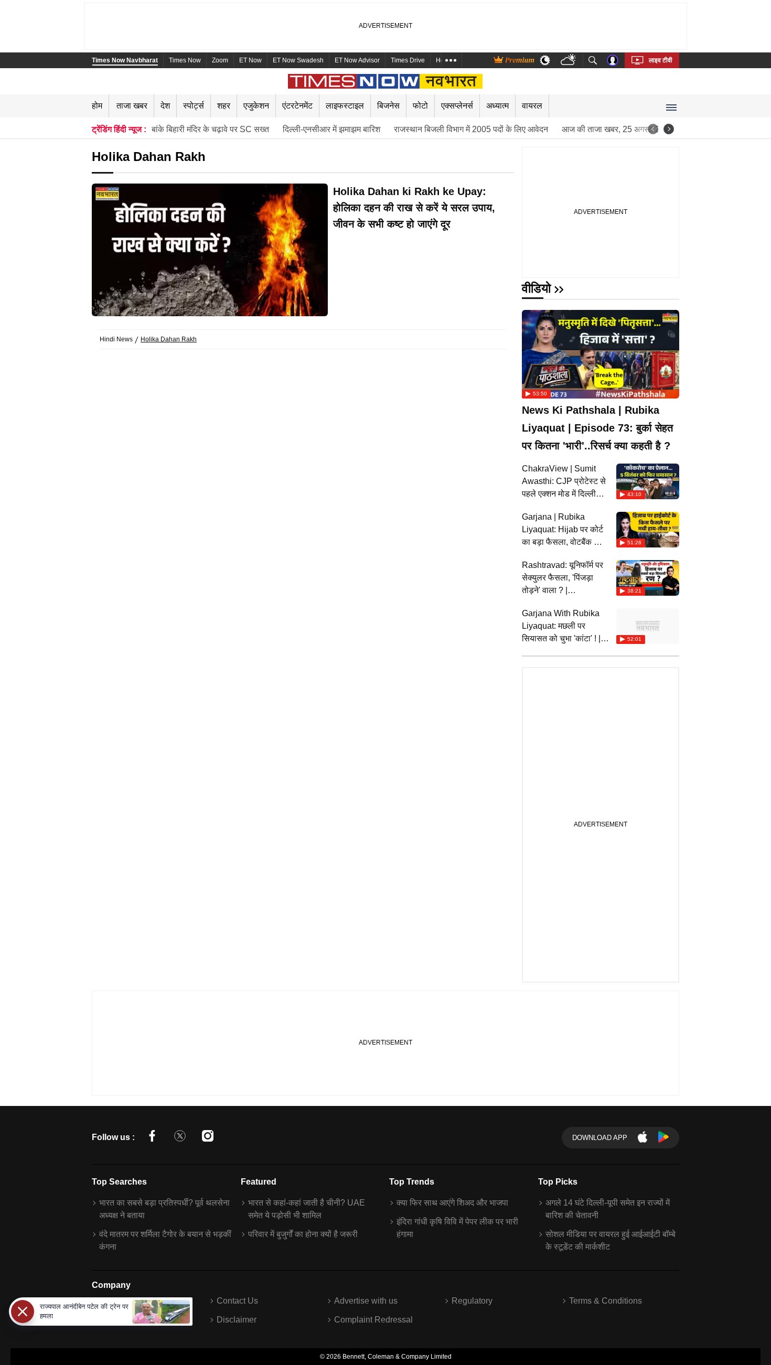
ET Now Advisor (357, 60)
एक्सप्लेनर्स (457, 105)
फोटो (420, 105)
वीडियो (536, 288)
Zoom (220, 60)
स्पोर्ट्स (193, 105)
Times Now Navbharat (125, 60)
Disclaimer (236, 1319)
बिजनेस (388, 105)
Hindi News (116, 339)
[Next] (668, 129)
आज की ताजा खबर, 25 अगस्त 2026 (618, 129)
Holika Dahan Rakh (169, 339)
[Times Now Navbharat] (386, 81)
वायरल (532, 105)
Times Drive (408, 60)
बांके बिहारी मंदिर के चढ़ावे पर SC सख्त (210, 129)
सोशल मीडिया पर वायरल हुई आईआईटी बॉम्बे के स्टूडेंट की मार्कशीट (610, 1240)
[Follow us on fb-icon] (152, 1137)
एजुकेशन (256, 105)
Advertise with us (366, 1300)
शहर (223, 105)
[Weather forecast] (569, 60)
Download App (599, 1137)
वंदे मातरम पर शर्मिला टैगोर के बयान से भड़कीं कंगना (165, 1240)
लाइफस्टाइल (345, 105)
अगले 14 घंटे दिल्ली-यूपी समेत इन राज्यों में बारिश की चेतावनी (607, 1209)
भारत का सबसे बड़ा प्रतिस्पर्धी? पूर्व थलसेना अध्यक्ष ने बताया (164, 1209)
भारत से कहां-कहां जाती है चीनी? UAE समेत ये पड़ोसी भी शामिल (306, 1209)
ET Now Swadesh (298, 60)
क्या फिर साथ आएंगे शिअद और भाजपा (452, 1202)
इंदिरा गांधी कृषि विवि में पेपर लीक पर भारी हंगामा (457, 1228)
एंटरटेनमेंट (297, 105)
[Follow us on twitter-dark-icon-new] (179, 1137)
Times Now (185, 60)
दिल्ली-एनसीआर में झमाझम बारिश (331, 129)
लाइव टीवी (660, 60)
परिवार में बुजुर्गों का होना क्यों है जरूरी (303, 1234)
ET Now (250, 60)
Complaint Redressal (373, 1319)
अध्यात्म (497, 105)
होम (97, 105)
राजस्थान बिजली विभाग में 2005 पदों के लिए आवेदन (471, 129)
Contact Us (237, 1300)
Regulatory (472, 1300)
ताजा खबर (131, 105)
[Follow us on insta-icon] (207, 1137)
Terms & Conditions (605, 1300)
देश (165, 105)
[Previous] (653, 129)
